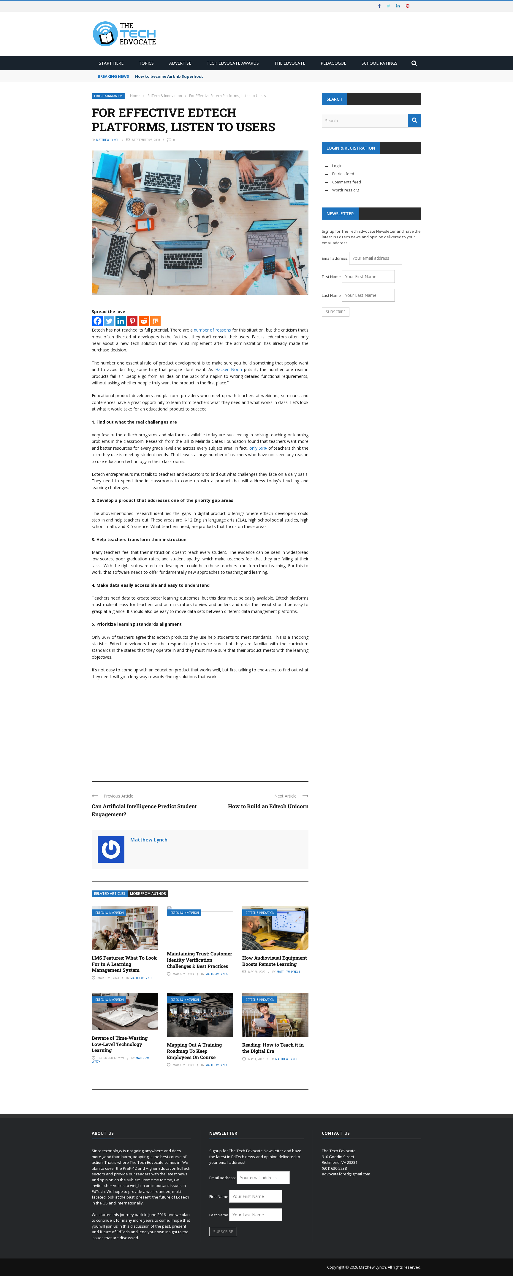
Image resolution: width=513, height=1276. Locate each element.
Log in (337, 165)
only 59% (258, 448)
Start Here (111, 63)
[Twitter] (109, 321)
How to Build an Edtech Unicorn (268, 806)
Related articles (109, 893)
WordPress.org (345, 190)
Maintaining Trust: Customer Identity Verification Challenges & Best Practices (199, 959)
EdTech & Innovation (108, 96)
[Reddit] (144, 321)
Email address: (335, 258)
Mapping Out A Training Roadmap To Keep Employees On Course (194, 1051)
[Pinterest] (132, 321)
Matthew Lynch (107, 140)
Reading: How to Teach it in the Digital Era (273, 1048)
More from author (148, 893)
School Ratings (380, 63)
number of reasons (212, 330)
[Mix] (155, 321)
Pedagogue (333, 63)
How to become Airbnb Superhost (169, 76)
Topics (146, 63)
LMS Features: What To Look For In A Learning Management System (124, 964)
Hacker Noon (228, 369)
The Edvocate (289, 63)
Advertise (180, 63)
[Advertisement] (200, 727)
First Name (331, 276)
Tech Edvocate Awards (233, 63)
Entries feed (343, 173)
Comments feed (346, 182)
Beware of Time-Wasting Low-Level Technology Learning (120, 1044)
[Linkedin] (120, 321)
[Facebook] (97, 321)
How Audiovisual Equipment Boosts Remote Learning (274, 961)
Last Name (331, 295)
